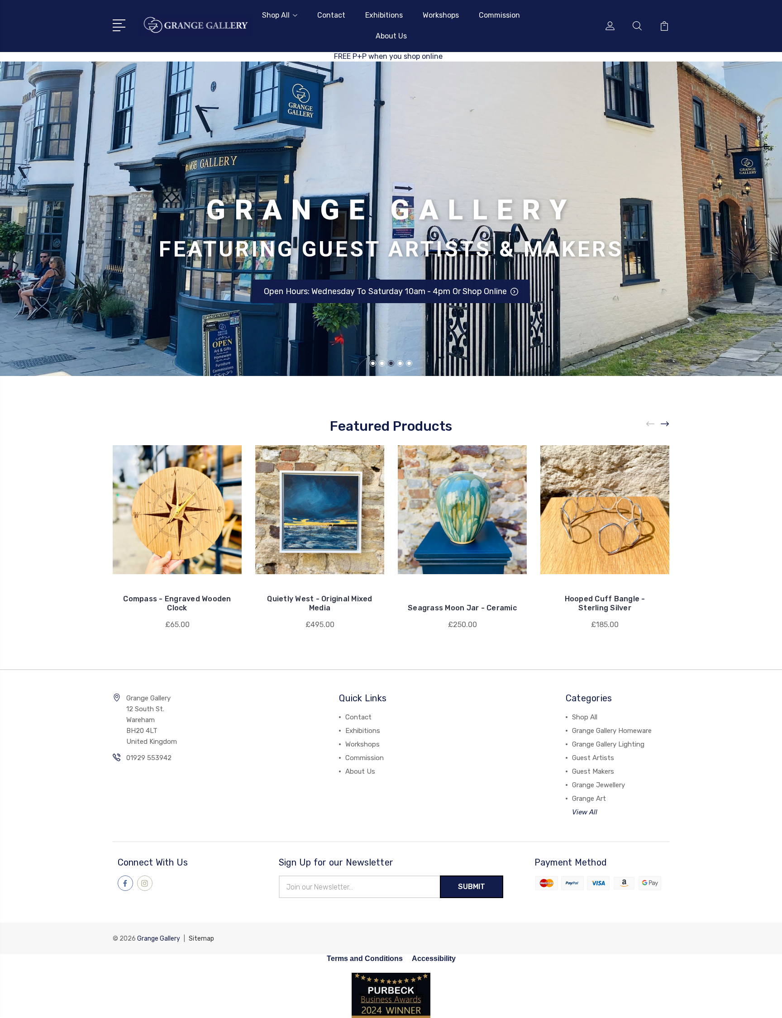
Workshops (441, 15)
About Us (391, 36)
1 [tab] (373, 363)
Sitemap (201, 938)
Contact (331, 15)
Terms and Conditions (365, 958)
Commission (499, 15)
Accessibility (434, 958)
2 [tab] (382, 363)
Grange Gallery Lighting (608, 744)
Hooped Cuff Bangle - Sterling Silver (605, 603)
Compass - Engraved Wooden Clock (177, 603)
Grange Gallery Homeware (612, 731)
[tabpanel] (391, 219)
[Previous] (650, 423)
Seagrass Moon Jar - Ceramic (462, 608)
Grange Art (589, 798)
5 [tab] (409, 363)
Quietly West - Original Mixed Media (319, 603)
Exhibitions (384, 15)
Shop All (276, 15)
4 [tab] (400, 363)
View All (584, 812)
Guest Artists (593, 758)
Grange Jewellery (598, 785)
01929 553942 (149, 758)
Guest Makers (593, 771)
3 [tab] (391, 363)
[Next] (665, 423)
